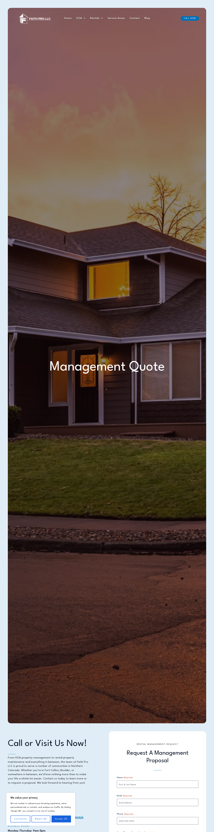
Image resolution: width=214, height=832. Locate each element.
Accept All (61, 819)
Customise (20, 819)
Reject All (41, 819)
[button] (83, 18)
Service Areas (116, 18)
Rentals (94, 18)
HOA (79, 18)
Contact (135, 18)
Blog (147, 18)
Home (68, 18)
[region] (40, 809)
